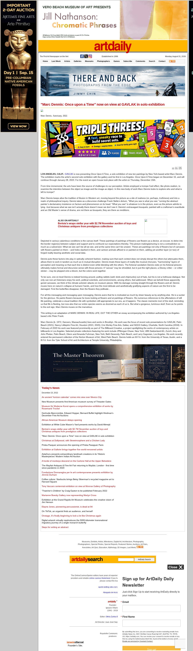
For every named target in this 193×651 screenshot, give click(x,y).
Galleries (77, 61)
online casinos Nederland (99, 578)
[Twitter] (86, 57)
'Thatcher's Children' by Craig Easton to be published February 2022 (74, 491)
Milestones (108, 542)
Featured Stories (125, 544)
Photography (138, 542)
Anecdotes (86, 547)
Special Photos (97, 544)
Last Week (56, 61)
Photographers (103, 61)
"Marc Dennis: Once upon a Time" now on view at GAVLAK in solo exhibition (78, 436)
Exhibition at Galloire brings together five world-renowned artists (72, 449)
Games (117, 61)
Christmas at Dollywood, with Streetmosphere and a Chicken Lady (73, 440)
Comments (140, 61)
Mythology (112, 547)
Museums (89, 61)
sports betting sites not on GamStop (112, 587)
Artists (67, 61)
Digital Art (118, 542)
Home (45, 61)
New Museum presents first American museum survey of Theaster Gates (76, 401)
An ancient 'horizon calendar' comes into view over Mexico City (72, 397)
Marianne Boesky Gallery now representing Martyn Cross (69, 495)
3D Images (121, 547)
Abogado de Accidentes (113, 592)
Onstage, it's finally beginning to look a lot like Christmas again (71, 516)
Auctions (136, 544)
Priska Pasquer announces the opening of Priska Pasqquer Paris (72, 445)
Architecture (127, 542)
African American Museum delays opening (62, 420)
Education (103, 547)
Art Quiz (95, 547)
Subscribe (127, 61)
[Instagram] (90, 57)
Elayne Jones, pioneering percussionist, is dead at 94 (67, 506)
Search (152, 61)
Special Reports (110, 544)
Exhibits (94, 542)
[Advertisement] (150, 407)
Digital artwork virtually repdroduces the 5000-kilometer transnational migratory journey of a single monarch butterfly (74, 521)
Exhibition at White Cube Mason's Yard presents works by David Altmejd (76, 424)
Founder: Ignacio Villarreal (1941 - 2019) (113, 608)
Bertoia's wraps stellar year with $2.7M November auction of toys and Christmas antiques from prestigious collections (75, 430)
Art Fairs (144, 544)
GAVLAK (69, 174)
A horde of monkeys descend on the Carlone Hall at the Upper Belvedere (76, 461)
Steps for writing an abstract (55, 527)
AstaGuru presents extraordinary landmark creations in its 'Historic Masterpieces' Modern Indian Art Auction (73, 455)
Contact (162, 61)
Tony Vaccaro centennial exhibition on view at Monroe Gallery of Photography (78, 486)
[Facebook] (82, 57)
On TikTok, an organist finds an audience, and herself (67, 511)
